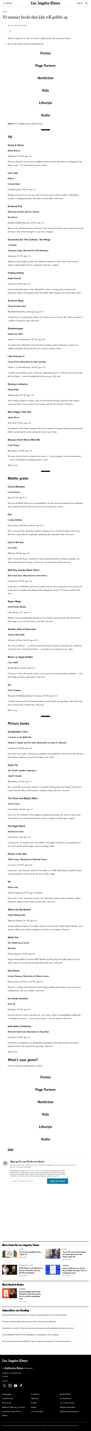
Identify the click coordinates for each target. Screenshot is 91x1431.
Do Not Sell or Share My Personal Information (66, 1425)
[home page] (45, 3)
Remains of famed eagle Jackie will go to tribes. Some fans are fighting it (29, 1321)
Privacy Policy (24, 1176)
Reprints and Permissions (69, 1411)
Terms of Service (35, 1170)
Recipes (34, 1403)
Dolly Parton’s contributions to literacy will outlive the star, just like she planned (31, 1270)
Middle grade (24, 123)
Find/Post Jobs (7, 1398)
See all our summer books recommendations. (26, 43)
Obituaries (35, 1398)
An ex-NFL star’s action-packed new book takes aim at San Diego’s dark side (74, 1254)
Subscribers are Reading (15, 1310)
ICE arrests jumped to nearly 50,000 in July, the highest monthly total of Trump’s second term (36, 1341)
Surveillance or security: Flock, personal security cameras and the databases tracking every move (37, 1328)
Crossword (35, 1394)
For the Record (65, 1398)
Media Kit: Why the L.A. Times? (13, 1407)
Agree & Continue (57, 1181)
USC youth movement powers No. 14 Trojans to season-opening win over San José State (34, 1315)
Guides (33, 1407)
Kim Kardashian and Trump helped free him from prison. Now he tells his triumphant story (30, 1295)
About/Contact (65, 1394)
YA (16, 123)
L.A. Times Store (37, 1411)
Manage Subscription (67, 1407)
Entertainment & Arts (26, 1265)
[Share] (10, 31)
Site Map (5, 1376)
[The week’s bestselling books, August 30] (9, 1254)
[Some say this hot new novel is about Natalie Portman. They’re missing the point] (53, 1270)
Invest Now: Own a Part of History (11, 1413)
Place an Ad (6, 1403)
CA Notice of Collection (47, 1425)
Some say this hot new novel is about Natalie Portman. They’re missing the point (74, 1270)
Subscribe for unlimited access (12, 1373)
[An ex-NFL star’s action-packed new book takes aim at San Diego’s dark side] (53, 1254)
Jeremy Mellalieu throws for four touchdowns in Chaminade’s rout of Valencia (30, 1335)
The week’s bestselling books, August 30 (30, 1253)
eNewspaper (6, 1394)
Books (5, 11)
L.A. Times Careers (67, 1403)
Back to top (12, 465)
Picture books (37, 123)
